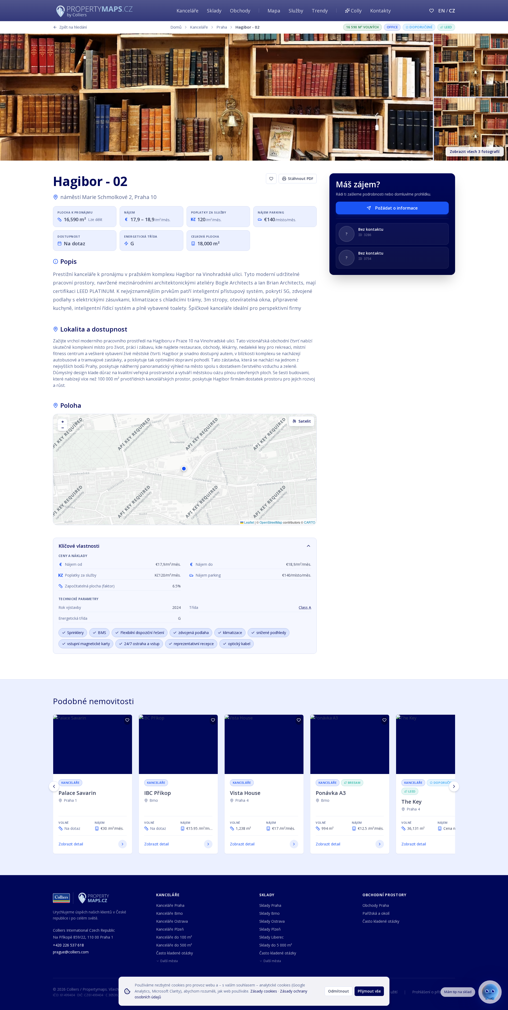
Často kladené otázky (174, 952)
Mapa (273, 10)
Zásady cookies (263, 991)
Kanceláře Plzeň (170, 929)
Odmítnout (338, 991)
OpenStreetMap (271, 522)
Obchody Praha (375, 905)
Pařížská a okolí (375, 913)
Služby (296, 10)
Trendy (320, 10)
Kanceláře (187, 10)
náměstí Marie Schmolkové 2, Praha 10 (108, 197)
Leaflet (248, 522)
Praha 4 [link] (241, 800)
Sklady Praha (270, 905)
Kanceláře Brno (169, 913)
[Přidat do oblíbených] (127, 720)
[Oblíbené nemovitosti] (431, 10)
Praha (221, 27)
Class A (305, 607)
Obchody (240, 10)
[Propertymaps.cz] (95, 10)
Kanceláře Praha (170, 905)
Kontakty (380, 10)
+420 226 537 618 (68, 945)
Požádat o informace (396, 208)
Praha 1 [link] (70, 800)
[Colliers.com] (61, 898)
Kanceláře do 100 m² (174, 937)
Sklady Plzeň (270, 929)
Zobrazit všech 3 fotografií (475, 151)
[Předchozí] (54, 786)
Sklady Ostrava (272, 921)
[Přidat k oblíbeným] (271, 178)
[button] (184, 469)
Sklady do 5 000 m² (275, 945)
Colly (356, 10)
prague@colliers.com (71, 951)
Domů (176, 27)
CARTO (309, 522)
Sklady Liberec (271, 937)
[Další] (454, 786)
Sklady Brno (269, 913)
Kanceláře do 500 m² (174, 945)
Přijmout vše (369, 991)
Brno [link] (153, 800)
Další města (169, 961)
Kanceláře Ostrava (172, 921)
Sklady (214, 10)
